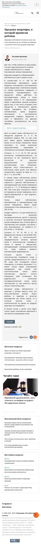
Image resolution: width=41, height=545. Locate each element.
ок (36, 4)
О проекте (7, 504)
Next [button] (36, 394)
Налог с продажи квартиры (16, 128)
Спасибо (10, 322)
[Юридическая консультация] (7, 13)
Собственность (15, 48)
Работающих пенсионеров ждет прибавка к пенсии (20, 440)
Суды (6, 485)
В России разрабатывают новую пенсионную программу (16, 446)
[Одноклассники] (35, 337)
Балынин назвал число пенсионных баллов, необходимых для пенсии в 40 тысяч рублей (18, 425)
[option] (20, 395)
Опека (6, 48)
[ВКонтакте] (31, 337)
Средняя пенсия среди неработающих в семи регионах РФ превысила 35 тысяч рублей (19, 433)
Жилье (13, 25)
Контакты (7, 507)
